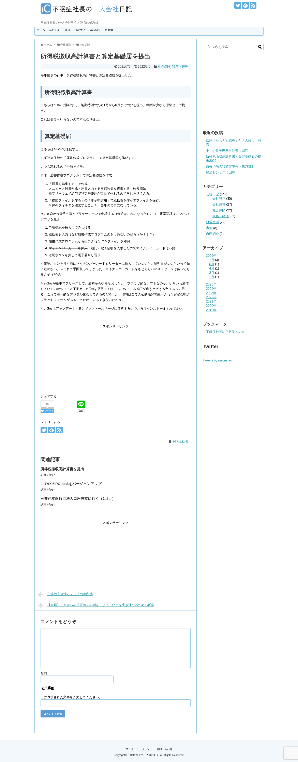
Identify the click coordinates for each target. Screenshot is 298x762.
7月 (211, 260)
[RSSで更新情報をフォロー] (253, 5)
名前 (44, 673)
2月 (211, 272)
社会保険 (164, 66)
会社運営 (218, 204)
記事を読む (48, 474)
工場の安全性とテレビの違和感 (70, 594)
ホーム (41, 30)
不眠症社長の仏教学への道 (225, 332)
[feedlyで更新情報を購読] (245, 5)
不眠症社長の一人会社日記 (143, 755)
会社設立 (218, 198)
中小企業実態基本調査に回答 (227, 150)
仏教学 (109, 30)
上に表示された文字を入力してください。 (71, 697)
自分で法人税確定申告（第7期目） (231, 166)
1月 (211, 277)
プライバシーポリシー (139, 749)
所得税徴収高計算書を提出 (62, 469)
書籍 (67, 30)
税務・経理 (180, 66)
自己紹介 (95, 30)
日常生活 (80, 30)
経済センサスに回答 (220, 172)
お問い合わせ (164, 749)
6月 (211, 264)
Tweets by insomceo (217, 360)
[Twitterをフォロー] (237, 5)
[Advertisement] (75, 357)
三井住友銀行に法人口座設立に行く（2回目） (78, 499)
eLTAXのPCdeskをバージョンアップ (71, 484)
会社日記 (54, 30)
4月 (211, 268)
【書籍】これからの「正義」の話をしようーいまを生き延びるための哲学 (100, 605)
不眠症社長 (180, 441)
